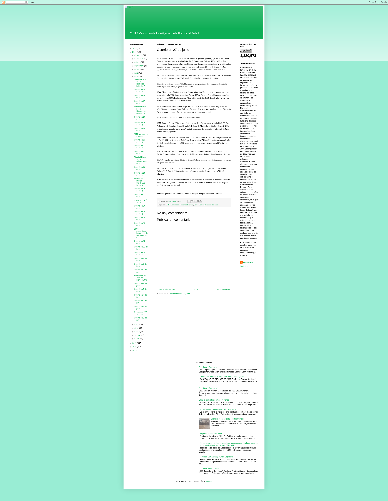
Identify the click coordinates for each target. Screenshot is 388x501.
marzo (137, 332)
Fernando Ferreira (186, 205)
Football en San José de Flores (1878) (140, 277)
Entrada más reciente (166, 289)
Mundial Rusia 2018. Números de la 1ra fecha (140, 160)
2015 (134, 350)
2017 (134, 343)
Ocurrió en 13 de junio (139, 242)
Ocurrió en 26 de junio (139, 118)
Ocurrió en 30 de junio (139, 91)
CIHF (168, 205)
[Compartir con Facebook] (197, 201)
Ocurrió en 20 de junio (139, 168)
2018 (134, 52)
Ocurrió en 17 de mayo (208, 388)
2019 (134, 48)
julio (136, 73)
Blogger (209, 481)
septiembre (139, 66)
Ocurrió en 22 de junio (139, 147)
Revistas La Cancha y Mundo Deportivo (216, 457)
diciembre (138, 55)
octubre (137, 62)
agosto (137, 69)
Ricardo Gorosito (211, 205)
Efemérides (175, 205)
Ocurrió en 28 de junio (139, 96)
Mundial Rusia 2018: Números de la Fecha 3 (140, 82)
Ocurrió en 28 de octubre (209, 468)
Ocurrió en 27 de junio (139, 102)
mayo (136, 324)
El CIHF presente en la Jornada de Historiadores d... (141, 233)
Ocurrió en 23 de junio (139, 141)
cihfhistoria (248, 262)
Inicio (196, 289)
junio (136, 76)
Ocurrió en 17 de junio (139, 195)
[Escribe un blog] (191, 201)
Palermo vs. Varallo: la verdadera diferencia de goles (222, 377)
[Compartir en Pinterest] (200, 201)
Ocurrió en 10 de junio (139, 254)
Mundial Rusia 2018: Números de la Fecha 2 (140, 110)
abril (136, 328)
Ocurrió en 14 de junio (139, 218)
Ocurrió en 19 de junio (139, 174)
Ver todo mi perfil (247, 266)
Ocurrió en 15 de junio (139, 213)
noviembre (139, 59)
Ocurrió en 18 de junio (139, 190)
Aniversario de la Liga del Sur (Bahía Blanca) (140, 182)
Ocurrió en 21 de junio (139, 152)
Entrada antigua (223, 289)
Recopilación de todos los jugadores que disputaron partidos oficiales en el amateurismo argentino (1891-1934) (229, 444)
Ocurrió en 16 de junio (139, 207)
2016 (134, 347)
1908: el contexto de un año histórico (214, 400)
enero (137, 339)
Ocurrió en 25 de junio (139, 124)
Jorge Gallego (199, 205)
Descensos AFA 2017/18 (140, 313)
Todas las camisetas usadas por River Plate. (218, 409)
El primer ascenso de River (211, 434)
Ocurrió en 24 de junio (139, 129)
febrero (137, 335)
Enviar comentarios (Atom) (179, 294)
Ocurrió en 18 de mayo (208, 367)
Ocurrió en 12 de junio (139, 224)
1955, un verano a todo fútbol (141, 135)
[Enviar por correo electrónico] (189, 201)
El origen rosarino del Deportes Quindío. (227, 419)
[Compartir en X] (194, 201)
